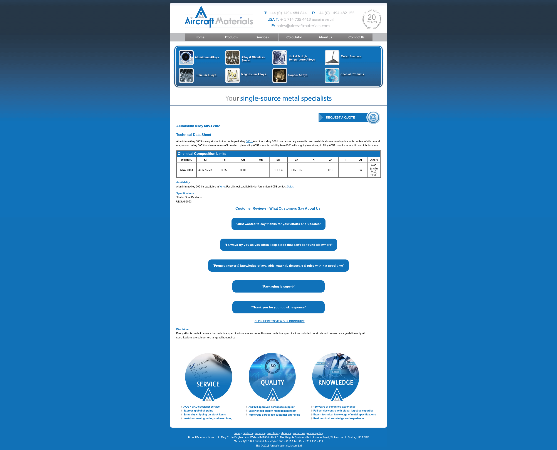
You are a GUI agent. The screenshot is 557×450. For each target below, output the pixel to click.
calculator (272, 433)
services (260, 433)
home (237, 433)
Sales (290, 186)
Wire (222, 186)
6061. (249, 141)
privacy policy (315, 433)
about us (286, 433)
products (248, 433)
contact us (299, 433)
